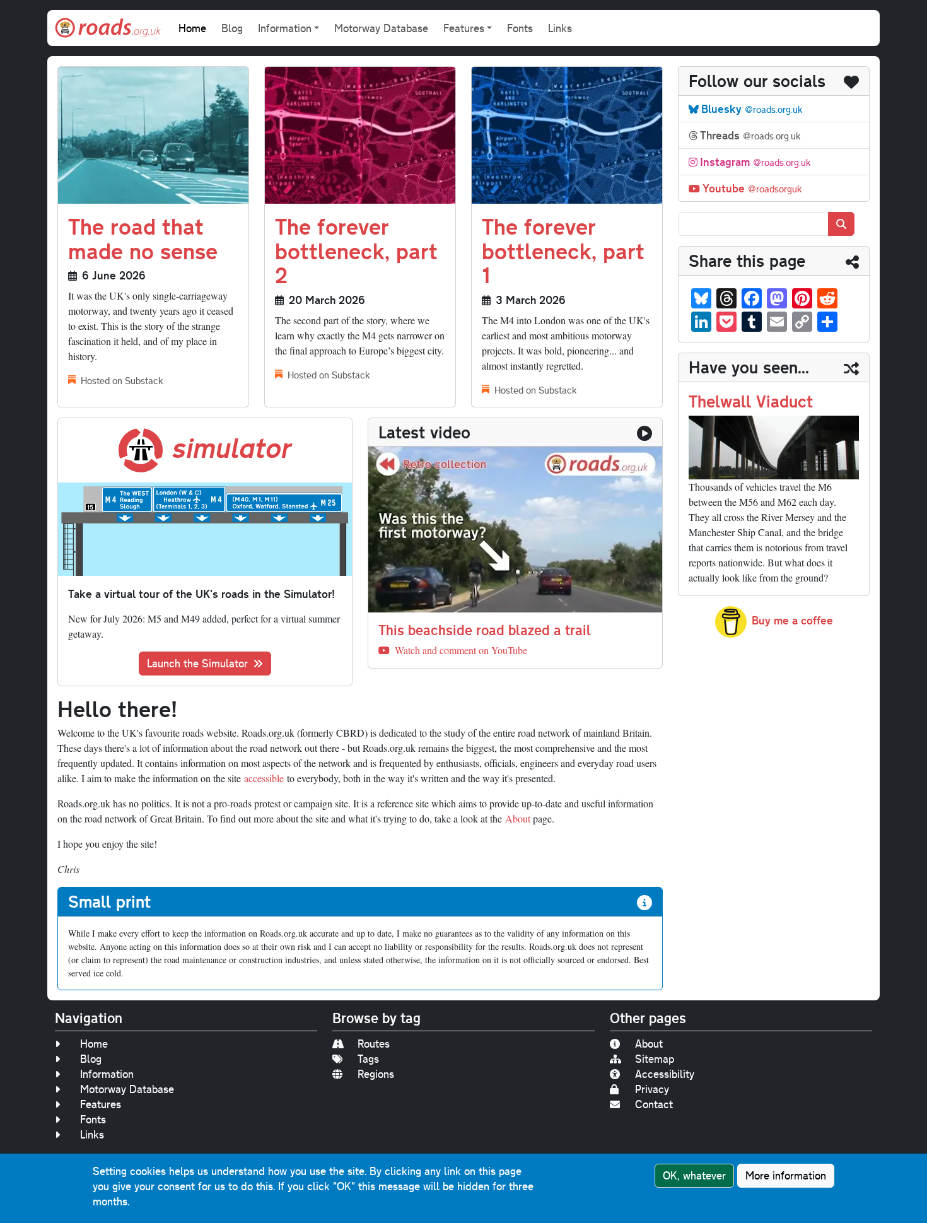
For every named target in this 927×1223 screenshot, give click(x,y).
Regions (376, 1074)
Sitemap (654, 1058)
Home (192, 28)
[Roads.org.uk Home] (108, 28)
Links (560, 28)
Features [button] (463, 28)
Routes (374, 1043)
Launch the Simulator (197, 663)
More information (785, 1175)
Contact (654, 1104)
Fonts (520, 28)
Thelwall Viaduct (751, 401)
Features (100, 1104)
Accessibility (664, 1074)
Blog (232, 28)
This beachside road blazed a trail (484, 630)
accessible (264, 778)
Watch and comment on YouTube (461, 650)
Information (107, 1074)
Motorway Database (381, 28)
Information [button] (285, 28)
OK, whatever (694, 1175)
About (517, 818)
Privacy (652, 1089)
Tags (368, 1058)
